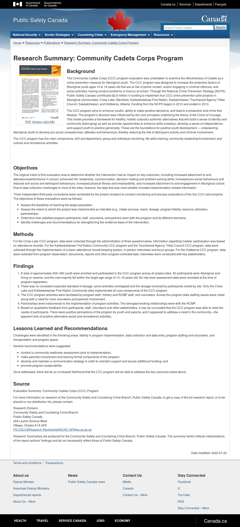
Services (185, 4)
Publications (52, 43)
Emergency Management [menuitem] (128, 34)
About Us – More (24, 501)
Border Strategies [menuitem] (57, 34)
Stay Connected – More (193, 508)
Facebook (184, 482)
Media (127, 482)
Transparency (54, 463)
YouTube (184, 495)
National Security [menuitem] (25, 34)
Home (17, 43)
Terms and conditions (27, 463)
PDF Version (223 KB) (40, 122)
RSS (181, 501)
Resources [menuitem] (161, 34)
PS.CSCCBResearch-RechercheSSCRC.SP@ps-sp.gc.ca (52, 429)
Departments (203, 4)
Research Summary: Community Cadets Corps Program (101, 43)
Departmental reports (27, 495)
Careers (128, 488)
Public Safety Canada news (86, 482)
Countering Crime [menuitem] (90, 34)
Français (220, 4)
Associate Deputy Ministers (31, 488)
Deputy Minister (23, 482)
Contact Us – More (135, 495)
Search (220, 27)
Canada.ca (168, 4)
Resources (32, 43)
